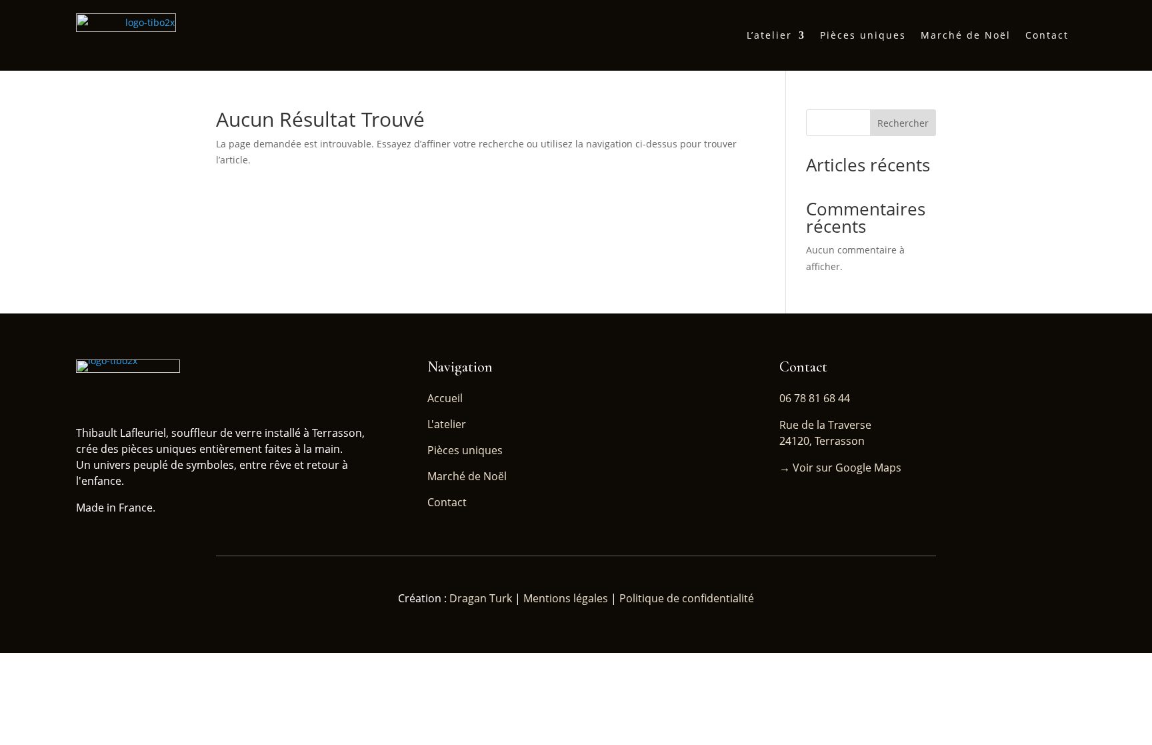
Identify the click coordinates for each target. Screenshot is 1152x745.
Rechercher (903, 123)
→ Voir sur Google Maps (840, 467)
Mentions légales (565, 598)
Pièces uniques (863, 35)
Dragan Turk (482, 598)
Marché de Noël (966, 35)
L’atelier (769, 35)
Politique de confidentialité (686, 598)
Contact (1047, 35)
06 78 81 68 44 (814, 398)
